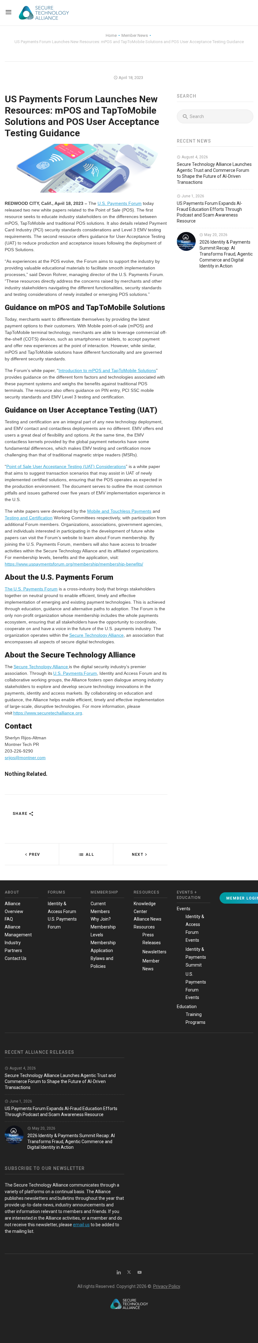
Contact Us (15, 958)
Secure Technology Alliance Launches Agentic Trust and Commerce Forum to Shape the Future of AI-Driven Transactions (60, 1081)
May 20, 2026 (215, 235)
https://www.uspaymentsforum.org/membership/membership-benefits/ (74, 564)
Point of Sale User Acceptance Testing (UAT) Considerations (66, 466)
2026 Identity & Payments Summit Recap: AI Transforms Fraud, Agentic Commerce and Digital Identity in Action (226, 254)
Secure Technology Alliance (96, 635)
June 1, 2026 (192, 196)
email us (81, 1224)
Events (183, 908)
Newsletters (154, 951)
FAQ (9, 919)
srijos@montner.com (25, 757)
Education (187, 1006)
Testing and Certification (29, 517)
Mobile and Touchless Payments (119, 511)
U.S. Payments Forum (120, 203)
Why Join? (101, 919)
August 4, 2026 (194, 157)
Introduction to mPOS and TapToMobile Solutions (107, 370)
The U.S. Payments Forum (31, 588)
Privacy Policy (166, 1286)
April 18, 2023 (130, 77)
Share (21, 813)
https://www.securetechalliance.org (47, 712)
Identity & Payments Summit (196, 957)
